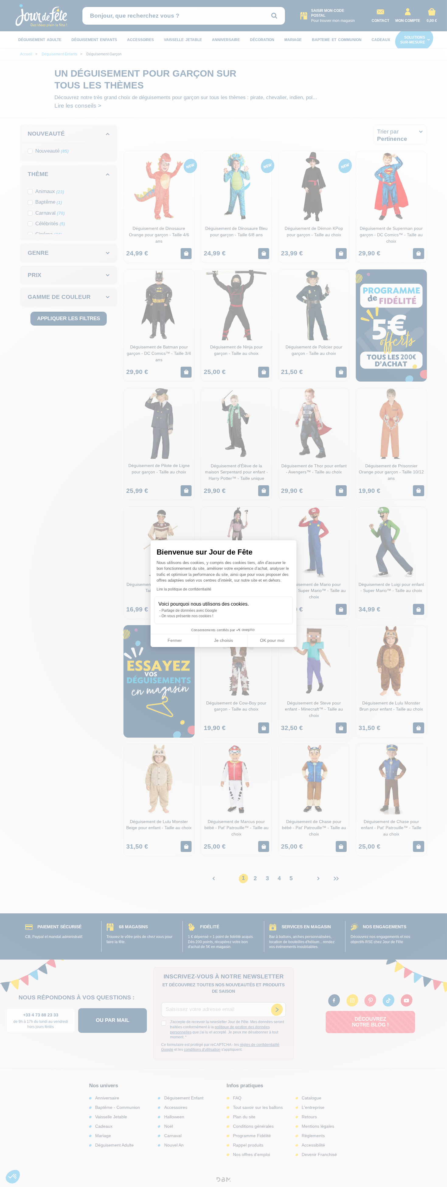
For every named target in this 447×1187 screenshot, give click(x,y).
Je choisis (223, 640)
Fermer (175, 640)
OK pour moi (272, 640)
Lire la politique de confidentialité (184, 589)
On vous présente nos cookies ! (187, 616)
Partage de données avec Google (189, 610)
